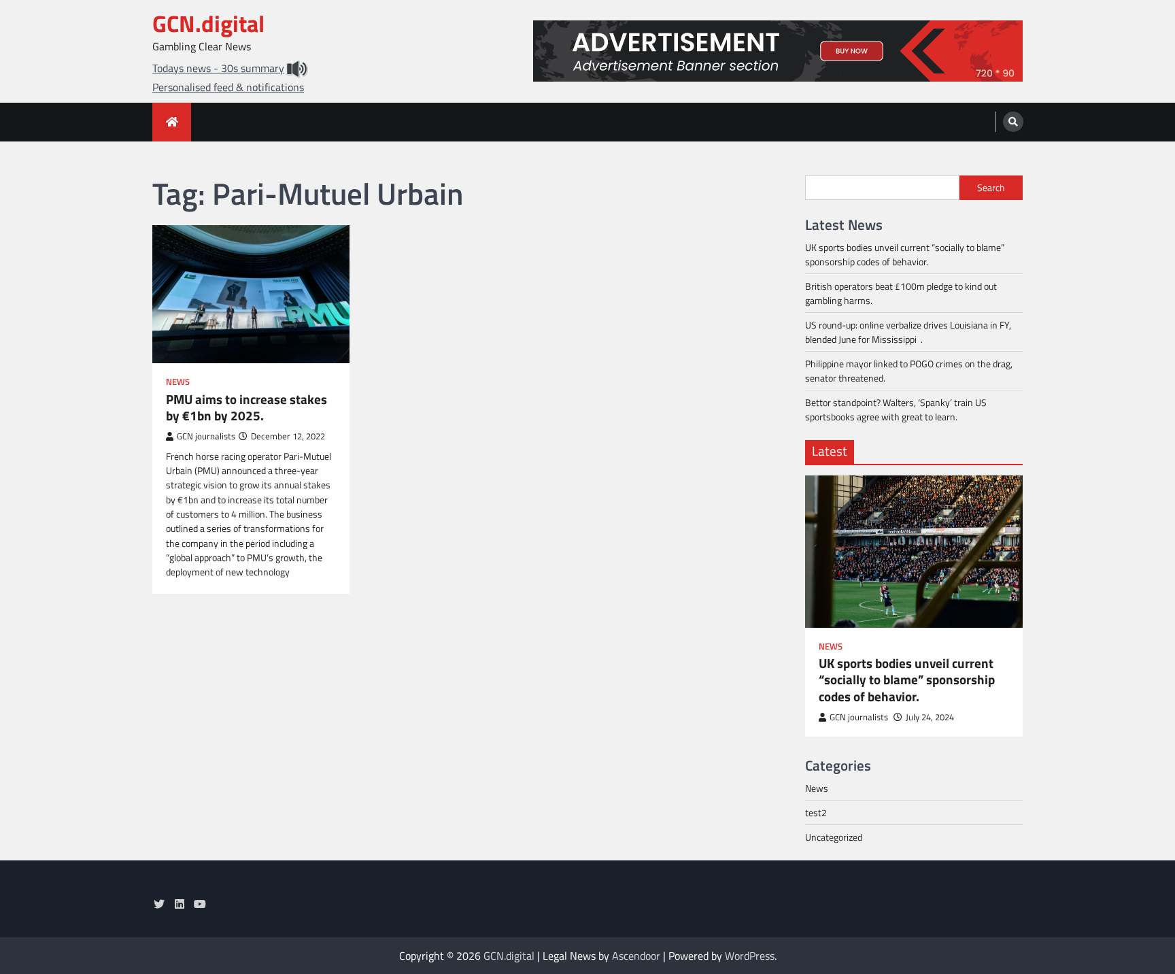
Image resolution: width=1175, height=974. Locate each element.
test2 (816, 812)
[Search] (1013, 122)
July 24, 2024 (930, 717)
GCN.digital (208, 23)
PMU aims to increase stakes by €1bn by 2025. (246, 408)
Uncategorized (833, 837)
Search (991, 187)
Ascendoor (636, 955)
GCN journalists (206, 436)
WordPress (749, 955)
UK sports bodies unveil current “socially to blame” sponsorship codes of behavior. (904, 254)
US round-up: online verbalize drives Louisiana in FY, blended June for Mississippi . (908, 332)
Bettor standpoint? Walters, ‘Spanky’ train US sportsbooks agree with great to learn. (896, 409)
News (178, 382)
